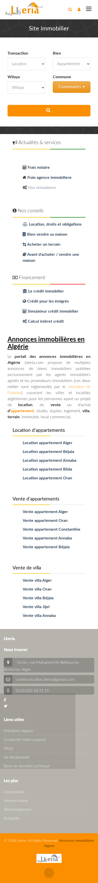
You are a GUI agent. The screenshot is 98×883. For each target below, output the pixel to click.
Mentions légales (18, 731)
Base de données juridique (27, 766)
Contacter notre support (25, 740)
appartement (22, 411)
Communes (70, 87)
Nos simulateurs (42, 188)
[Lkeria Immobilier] (24, 9)
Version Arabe (16, 801)
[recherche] (70, 9)
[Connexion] (79, 9)
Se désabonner (17, 757)
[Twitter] (6, 706)
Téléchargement (17, 810)
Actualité (11, 818)
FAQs (8, 748)
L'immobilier (14, 792)
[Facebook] (5, 700)
